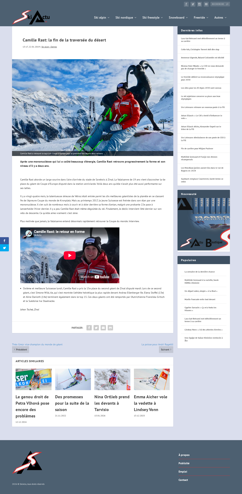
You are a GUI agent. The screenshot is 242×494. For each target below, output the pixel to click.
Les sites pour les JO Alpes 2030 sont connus (201, 87)
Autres (218, 17)
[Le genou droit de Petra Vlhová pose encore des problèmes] (34, 379)
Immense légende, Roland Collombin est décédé (202, 57)
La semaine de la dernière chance (200, 271)
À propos (184, 455)
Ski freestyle (150, 17)
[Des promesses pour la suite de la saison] (73, 379)
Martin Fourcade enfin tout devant (200, 299)
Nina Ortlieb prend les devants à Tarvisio (112, 403)
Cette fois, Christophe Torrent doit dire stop (200, 49)
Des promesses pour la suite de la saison (72, 403)
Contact (183, 480)
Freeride (199, 17)
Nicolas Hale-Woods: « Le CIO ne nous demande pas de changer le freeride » (202, 67)
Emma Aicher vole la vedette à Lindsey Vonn (150, 403)
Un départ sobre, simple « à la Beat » (201, 291)
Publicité (184, 463)
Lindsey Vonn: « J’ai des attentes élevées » (204, 329)
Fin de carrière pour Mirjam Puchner (197, 148)
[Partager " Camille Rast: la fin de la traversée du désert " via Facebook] (89, 327)
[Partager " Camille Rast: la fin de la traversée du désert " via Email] (103, 327)
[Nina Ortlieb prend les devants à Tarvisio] (112, 379)
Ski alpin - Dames (49, 46)
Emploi (183, 471)
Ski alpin (100, 17)
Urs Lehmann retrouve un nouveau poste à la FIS (203, 107)
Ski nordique (124, 17)
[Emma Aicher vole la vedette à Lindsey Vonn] (152, 379)
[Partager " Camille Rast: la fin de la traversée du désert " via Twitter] (96, 327)
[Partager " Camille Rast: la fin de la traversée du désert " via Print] (110, 327)
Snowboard (176, 17)
